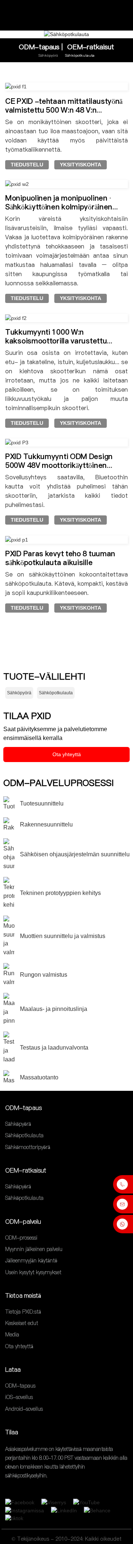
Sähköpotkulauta (80, 55)
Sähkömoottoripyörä (27, 1147)
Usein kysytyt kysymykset (33, 1272)
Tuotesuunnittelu (42, 803)
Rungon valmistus (43, 975)
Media (12, 1335)
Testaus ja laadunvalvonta (54, 1047)
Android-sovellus (24, 1409)
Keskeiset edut (21, 1323)
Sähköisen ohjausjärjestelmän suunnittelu (75, 854)
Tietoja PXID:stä (23, 1311)
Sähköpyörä (48, 55)
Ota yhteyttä (66, 754)
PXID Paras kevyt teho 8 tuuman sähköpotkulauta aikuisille (60, 558)
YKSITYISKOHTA (80, 165)
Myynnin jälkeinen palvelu (33, 1249)
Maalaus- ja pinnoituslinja (53, 1009)
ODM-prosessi (21, 1237)
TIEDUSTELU (27, 165)
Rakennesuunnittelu (46, 824)
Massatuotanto (39, 1077)
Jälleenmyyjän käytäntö (31, 1261)
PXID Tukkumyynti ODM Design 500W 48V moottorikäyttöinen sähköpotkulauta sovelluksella (59, 465)
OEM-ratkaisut (90, 47)
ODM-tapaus (39, 47)
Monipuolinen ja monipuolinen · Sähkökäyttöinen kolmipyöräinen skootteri (58, 207)
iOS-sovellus (19, 1397)
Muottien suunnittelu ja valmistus (62, 936)
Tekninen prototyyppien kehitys (60, 893)
